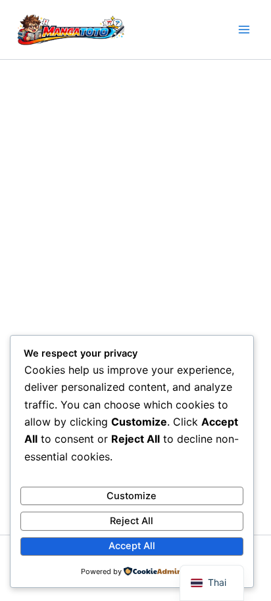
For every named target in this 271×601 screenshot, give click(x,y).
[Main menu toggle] (244, 29)
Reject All (131, 521)
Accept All (132, 546)
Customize (132, 496)
